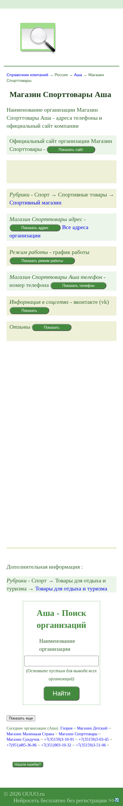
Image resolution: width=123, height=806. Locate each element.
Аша (78, 74)
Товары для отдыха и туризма (71, 588)
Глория (66, 728)
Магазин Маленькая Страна (30, 734)
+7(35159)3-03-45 (94, 739)
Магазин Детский (92, 728)
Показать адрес (35, 228)
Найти (61, 693)
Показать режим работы (42, 261)
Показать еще (21, 718)
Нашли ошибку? (28, 764)
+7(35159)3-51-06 (91, 745)
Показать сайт (71, 149)
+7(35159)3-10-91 (59, 739)
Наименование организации (57, 645)
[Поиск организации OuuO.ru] (37, 53)
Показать (29, 310)
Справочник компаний (27, 74)
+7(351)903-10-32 (56, 745)
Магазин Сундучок (23, 739)
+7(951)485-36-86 (22, 745)
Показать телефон (78, 285)
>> (111, 800)
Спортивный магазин (35, 202)
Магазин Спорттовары (78, 734)
